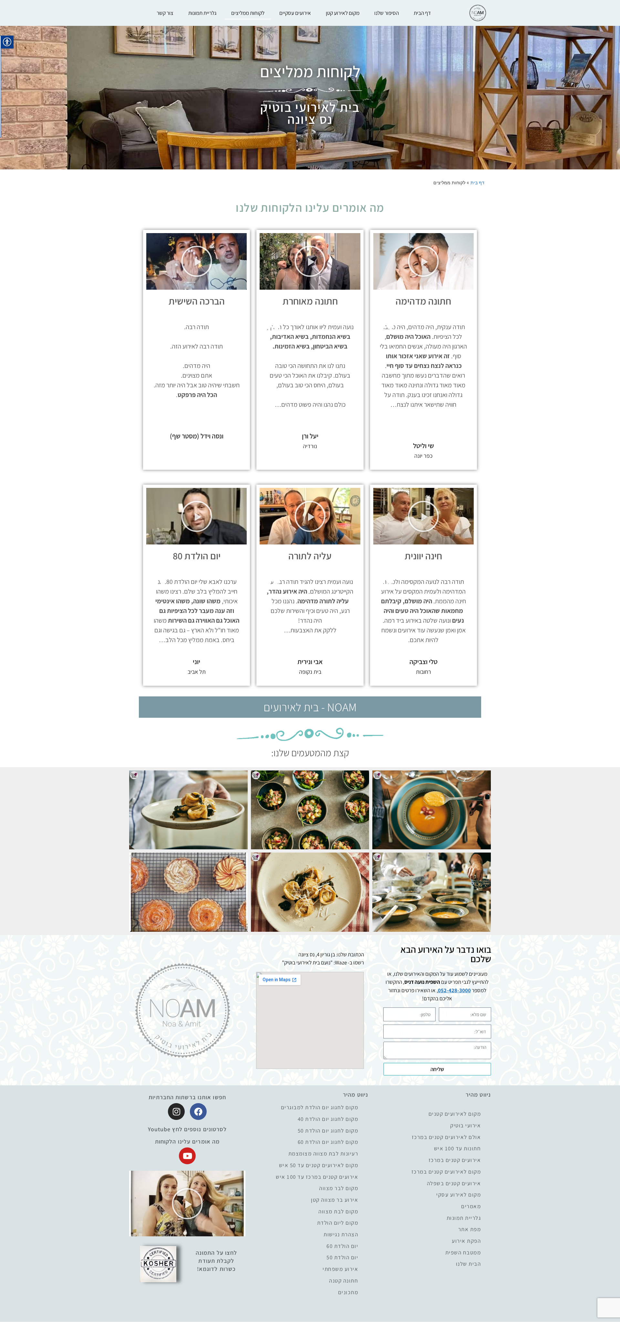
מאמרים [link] (471, 1206)
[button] (423, 261)
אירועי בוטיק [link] (465, 1125)
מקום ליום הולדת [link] (337, 1223)
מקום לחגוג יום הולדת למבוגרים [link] (319, 1107)
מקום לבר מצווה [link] (338, 1188)
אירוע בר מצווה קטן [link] (334, 1200)
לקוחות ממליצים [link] (247, 12)
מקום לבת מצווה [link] (338, 1211)
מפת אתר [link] (469, 1229)
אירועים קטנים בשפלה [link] (454, 1183)
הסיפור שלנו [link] (386, 12)
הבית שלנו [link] (468, 1264)
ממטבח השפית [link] (463, 1252)
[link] (478, 13)
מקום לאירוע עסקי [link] (458, 1194)
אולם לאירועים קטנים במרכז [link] (446, 1137)
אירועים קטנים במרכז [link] (455, 1160)
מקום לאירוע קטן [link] (342, 12)
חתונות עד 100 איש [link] (457, 1148)
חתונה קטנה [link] (343, 1280)
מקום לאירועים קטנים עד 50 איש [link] (318, 1165)
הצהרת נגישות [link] (341, 1234)
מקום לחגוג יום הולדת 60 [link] (328, 1142)
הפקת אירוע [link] (466, 1241)
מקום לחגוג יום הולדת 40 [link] (328, 1119)
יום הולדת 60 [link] (342, 1246)
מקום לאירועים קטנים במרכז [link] (446, 1171)
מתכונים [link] (348, 1292)
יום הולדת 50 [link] (342, 1257)
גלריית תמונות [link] (202, 12)
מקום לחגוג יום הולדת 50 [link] (328, 1130)
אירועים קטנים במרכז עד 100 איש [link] (317, 1177)
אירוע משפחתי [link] (340, 1269)
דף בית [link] (477, 182)
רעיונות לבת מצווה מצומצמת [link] (323, 1153)
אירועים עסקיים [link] (295, 12)
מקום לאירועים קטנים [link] (455, 1114)
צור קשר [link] (165, 12)
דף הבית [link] (422, 12)
